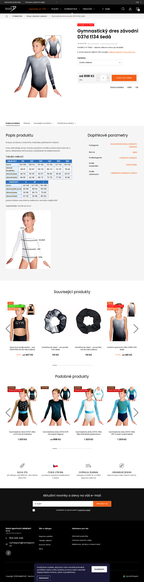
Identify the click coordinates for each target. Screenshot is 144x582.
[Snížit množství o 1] (98, 78)
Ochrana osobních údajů (35, 2)
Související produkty (42, 123)
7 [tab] (84, 448)
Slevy (41, 549)
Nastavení (44, 578)
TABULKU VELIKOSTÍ (116, 52)
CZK (137, 2)
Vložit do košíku (124, 78)
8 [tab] (89, 448)
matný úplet (131, 164)
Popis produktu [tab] (13, 123)
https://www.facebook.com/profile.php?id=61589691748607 (8, 553)
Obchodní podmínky (12, 2)
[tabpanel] (22, 331)
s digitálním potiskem (120, 173)
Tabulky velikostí (45, 540)
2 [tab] (59, 448)
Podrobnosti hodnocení (109, 44)
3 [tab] (64, 448)
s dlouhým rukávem (128, 157)
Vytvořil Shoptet (132, 576)
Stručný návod (44, 545)
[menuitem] (38, 8)
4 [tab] (69, 448)
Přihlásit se (102, 504)
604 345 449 (16, 538)
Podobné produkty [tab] (65, 123)
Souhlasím (99, 569)
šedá (135, 152)
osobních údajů (84, 510)
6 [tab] (79, 448)
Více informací (129, 52)
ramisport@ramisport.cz (22, 544)
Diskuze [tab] (26, 123)
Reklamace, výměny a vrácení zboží (86, 544)
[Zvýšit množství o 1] (108, 78)
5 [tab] (74, 448)
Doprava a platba (46, 536)
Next (136, 328)
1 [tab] (54, 448)
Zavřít (90, 86)
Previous (8, 328)
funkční (133, 173)
